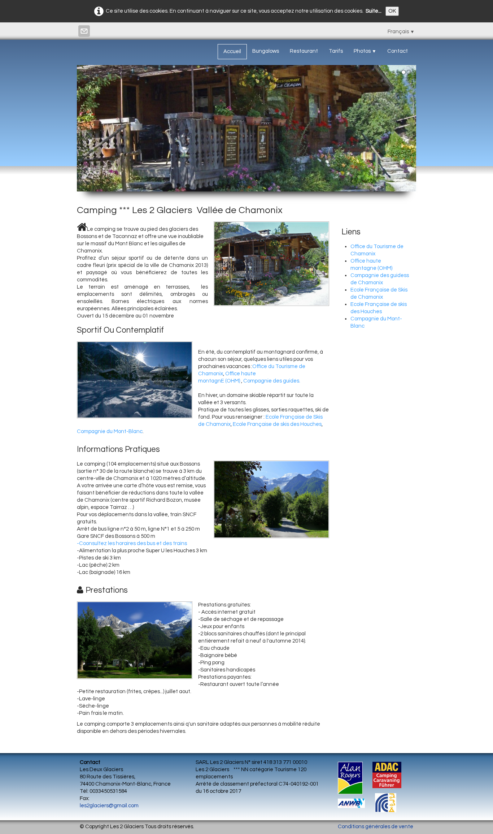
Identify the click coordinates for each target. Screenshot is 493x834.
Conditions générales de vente (375, 826)
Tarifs (336, 51)
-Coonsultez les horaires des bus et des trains (132, 543)
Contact (397, 51)
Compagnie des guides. (271, 381)
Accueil (232, 51)
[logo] (82, 49)
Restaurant (304, 51)
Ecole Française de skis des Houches (277, 424)
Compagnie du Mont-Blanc (110, 431)
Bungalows (265, 51)
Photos (365, 51)
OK (392, 11)
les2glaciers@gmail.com (109, 805)
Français (401, 31)
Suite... (373, 11)
